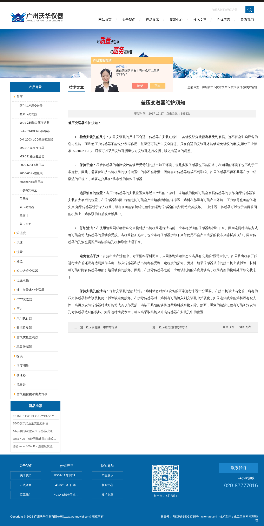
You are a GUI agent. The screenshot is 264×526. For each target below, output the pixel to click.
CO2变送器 (24, 299)
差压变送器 (27, 207)
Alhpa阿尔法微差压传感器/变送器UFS (35, 431)
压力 (19, 308)
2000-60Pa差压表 (31, 173)
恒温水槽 (22, 280)
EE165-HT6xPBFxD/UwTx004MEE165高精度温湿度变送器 (35, 415)
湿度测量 (22, 365)
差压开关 (25, 224)
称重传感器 (24, 346)
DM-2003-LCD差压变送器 (36, 139)
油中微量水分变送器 (30, 290)
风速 (19, 242)
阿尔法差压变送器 (31, 105)
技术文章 (199, 19)
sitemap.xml (209, 516)
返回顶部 (228, 327)
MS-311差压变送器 (32, 156)
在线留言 (223, 19)
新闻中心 (176, 19)
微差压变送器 (28, 114)
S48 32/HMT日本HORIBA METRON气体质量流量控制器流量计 (67, 485)
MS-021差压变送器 (32, 148)
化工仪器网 (241, 516)
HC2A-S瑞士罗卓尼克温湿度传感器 (67, 494)
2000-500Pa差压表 (32, 164)
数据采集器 (24, 327)
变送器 (21, 375)
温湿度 (21, 233)
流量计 (21, 384)
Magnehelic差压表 (31, 181)
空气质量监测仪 (27, 337)
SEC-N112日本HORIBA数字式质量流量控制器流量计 (67, 475)
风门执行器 (24, 318)
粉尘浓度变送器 (27, 271)
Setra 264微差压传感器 (35, 131)
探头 (19, 356)
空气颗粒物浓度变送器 (31, 394)
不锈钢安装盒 (28, 190)
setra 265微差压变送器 (34, 122)
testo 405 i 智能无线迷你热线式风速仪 (35, 438)
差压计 (24, 215)
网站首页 (105, 19)
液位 (19, 261)
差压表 (24, 198)
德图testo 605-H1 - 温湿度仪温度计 (35, 446)
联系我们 (247, 19)
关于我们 (128, 19)
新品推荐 (35, 406)
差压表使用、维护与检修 (101, 327)
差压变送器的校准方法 (173, 327)
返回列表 (245, 327)
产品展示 (152, 19)
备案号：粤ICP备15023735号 (180, 516)
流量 (19, 252)
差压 (19, 96)
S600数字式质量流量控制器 (30, 423)
